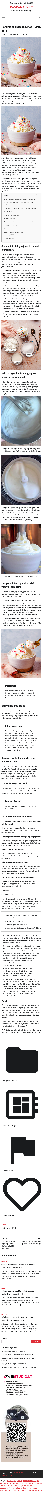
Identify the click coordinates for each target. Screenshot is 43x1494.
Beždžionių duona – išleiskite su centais (18, 1317)
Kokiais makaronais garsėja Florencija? (14, 1351)
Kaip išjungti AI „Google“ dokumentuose (14, 1364)
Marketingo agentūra (14, 1481)
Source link (5, 1225)
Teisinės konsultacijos (31, 1481)
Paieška (4, 1338)
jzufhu (25, 35)
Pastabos (11, 238)
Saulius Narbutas (14, 1486)
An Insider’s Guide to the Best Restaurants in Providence (19, 1367)
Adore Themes (7, 1475)
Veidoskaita (4, 1488)
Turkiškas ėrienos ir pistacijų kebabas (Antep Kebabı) (18, 1354)
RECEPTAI (12, 1228)
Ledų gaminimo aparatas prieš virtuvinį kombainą (21, 208)
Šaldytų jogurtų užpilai (12, 215)
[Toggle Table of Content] (37, 195)
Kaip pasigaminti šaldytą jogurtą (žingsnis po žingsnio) (20, 204)
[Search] (40, 17)
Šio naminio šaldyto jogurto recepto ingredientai (20, 199)
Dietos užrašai (10, 229)
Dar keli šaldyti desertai (13, 225)
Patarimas (9, 212)
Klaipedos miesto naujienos (26, 1483)
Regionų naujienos (20, 1490)
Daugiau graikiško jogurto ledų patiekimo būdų (20, 222)
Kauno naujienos (6, 1490)
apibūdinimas (12, 235)
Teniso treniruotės (16, 1488)
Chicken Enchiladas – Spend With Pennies (18, 1264)
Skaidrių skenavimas (7, 1483)
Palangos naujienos (35, 1490)
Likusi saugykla (10, 219)
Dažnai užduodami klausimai (15, 232)
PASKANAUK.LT (21, 7)
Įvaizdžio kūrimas (28, 1486)
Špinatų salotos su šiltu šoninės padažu (18, 1291)
